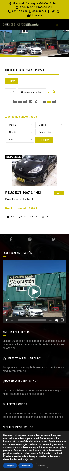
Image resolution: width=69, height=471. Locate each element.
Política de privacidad (50, 453)
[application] (34, 291)
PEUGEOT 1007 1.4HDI (23, 192)
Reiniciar (44, 139)
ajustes (29, 459)
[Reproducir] (7, 320)
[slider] (32, 320)
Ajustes (41, 465)
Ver (58, 193)
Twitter (53, 239)
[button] (34, 291)
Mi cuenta (36, 15)
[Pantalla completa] (62, 320)
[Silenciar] (56, 320)
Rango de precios (14, 69)
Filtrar (12, 80)
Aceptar (10, 465)
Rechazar (26, 465)
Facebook (11, 239)
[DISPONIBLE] (34, 170)
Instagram (30, 239)
